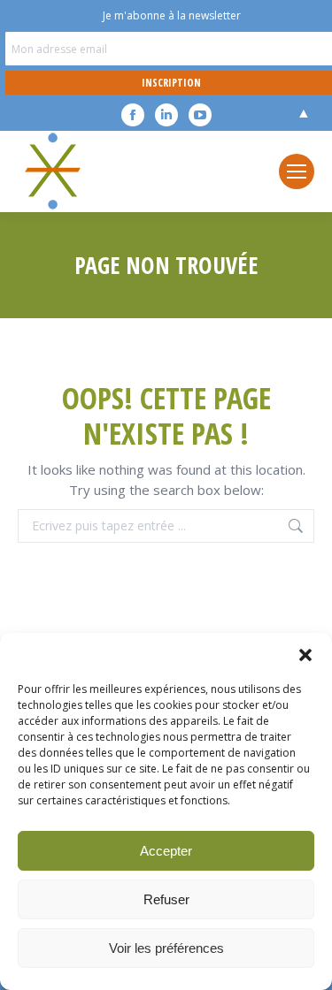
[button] (305, 655)
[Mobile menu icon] (296, 171)
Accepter (166, 850)
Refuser (166, 899)
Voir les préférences (166, 948)
